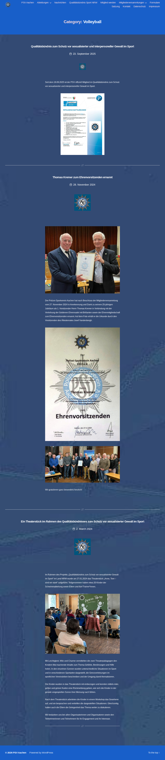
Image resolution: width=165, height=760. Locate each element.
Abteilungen (43, 2)
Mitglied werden (108, 2)
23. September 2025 (84, 53)
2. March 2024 (84, 528)
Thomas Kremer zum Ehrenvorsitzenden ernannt (82, 177)
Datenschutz (140, 6)
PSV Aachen (27, 2)
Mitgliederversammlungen (131, 2)
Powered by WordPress (41, 752)
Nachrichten (60, 2)
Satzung (116, 6)
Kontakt (126, 6)
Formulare (155, 2)
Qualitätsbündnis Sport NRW (83, 2)
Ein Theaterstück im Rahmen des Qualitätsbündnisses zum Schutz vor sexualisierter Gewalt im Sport (82, 521)
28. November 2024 (84, 184)
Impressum (154, 6)
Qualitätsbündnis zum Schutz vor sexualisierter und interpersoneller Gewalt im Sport (82, 46)
